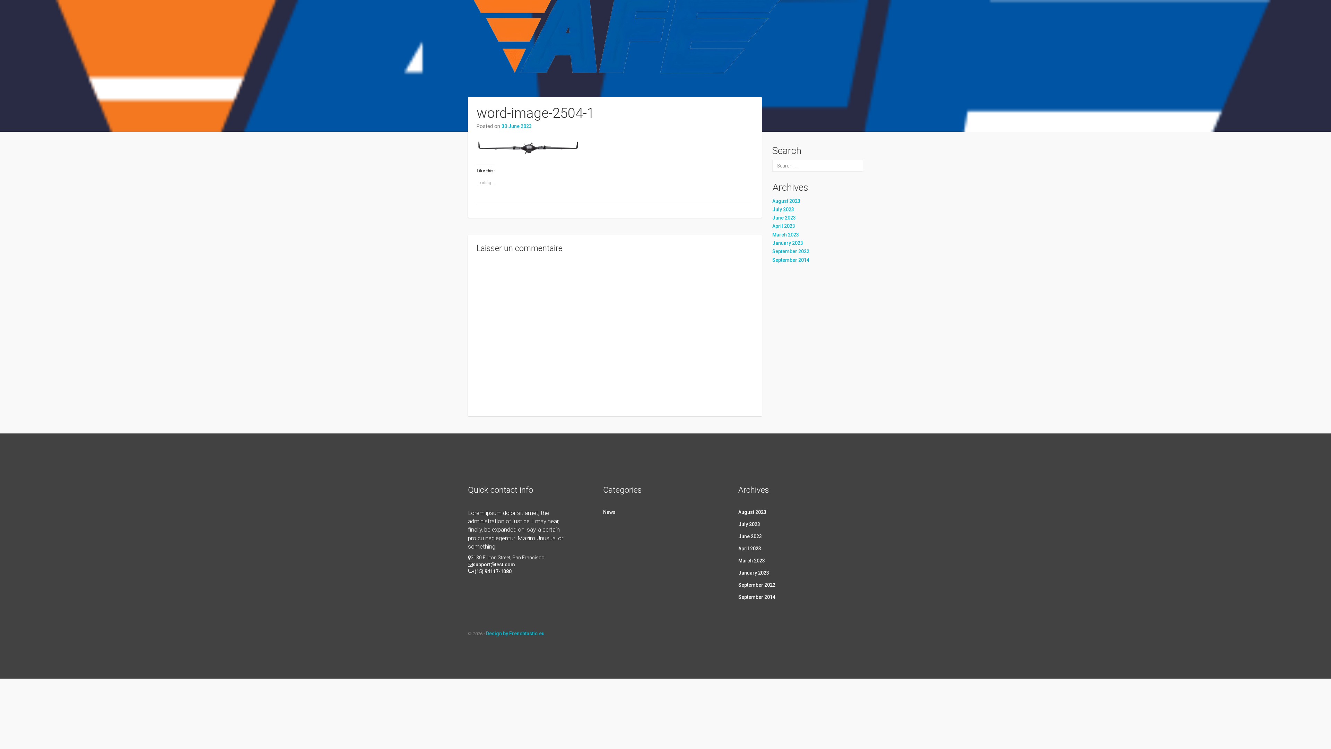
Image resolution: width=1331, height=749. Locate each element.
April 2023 (783, 226)
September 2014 (790, 260)
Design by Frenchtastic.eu (515, 633)
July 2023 (783, 209)
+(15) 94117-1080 (492, 571)
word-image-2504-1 (535, 113)
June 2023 (784, 218)
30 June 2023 (517, 126)
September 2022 (790, 251)
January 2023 (787, 243)
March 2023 (785, 235)
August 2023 (786, 201)
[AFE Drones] (629, 56)
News (609, 512)
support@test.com (494, 564)
